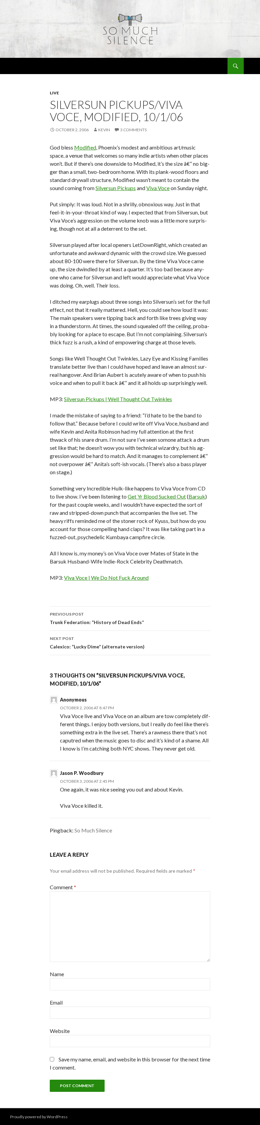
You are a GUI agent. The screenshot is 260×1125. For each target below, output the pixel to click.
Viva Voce (158, 188)
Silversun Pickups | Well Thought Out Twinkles (118, 399)
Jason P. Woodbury (82, 773)
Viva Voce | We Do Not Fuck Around (106, 577)
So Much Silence (93, 830)
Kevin (104, 129)
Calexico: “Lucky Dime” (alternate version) (97, 642)
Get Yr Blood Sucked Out (157, 496)
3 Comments (133, 129)
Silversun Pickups (115, 188)
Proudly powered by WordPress (39, 1116)
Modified (85, 147)
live (54, 92)
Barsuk (197, 496)
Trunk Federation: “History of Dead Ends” (97, 618)
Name (57, 974)
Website (60, 1031)
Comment (63, 887)
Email (56, 1002)
